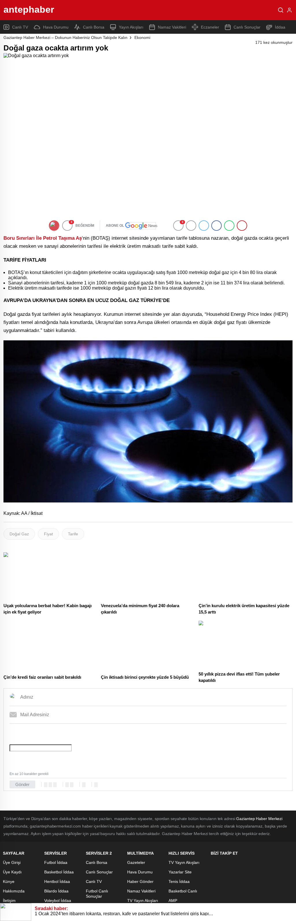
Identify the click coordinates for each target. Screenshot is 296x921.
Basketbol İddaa (59, 872)
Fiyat (48, 534)
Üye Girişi (12, 862)
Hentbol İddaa (57, 881)
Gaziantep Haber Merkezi (259, 818)
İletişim (9, 900)
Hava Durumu (56, 27)
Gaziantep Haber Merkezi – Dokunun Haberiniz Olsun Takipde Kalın (65, 37)
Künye (8, 881)
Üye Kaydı (12, 872)
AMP (173, 900)
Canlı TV (20, 27)
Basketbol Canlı (183, 891)
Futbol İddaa (55, 862)
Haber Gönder (140, 881)
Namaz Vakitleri (172, 27)
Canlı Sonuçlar (247, 27)
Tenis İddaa (179, 881)
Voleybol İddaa (57, 900)
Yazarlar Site (180, 872)
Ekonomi (142, 37)
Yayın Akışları (131, 27)
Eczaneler (210, 27)
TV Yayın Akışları (142, 900)
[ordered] (67, 784)
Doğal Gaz (19, 534)
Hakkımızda (14, 891)
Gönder (22, 784)
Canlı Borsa (93, 27)
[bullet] (71, 784)
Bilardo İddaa (56, 891)
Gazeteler (136, 862)
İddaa (280, 27)
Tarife (73, 534)
